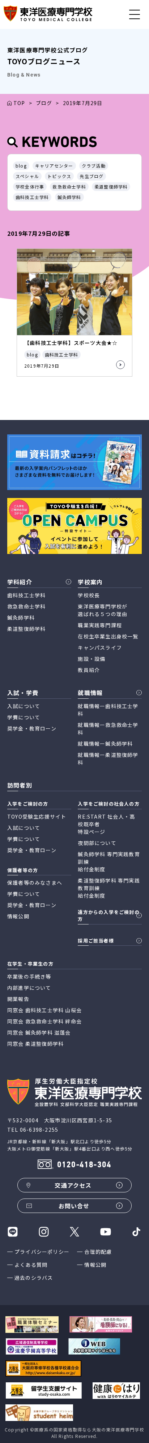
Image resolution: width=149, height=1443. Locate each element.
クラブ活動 (94, 165)
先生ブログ (91, 176)
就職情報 (90, 692)
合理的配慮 (98, 1251)
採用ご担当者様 (96, 940)
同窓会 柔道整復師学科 (35, 1043)
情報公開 (95, 1264)
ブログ (44, 103)
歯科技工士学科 (32, 197)
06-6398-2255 (39, 1129)
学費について (23, 717)
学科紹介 (19, 581)
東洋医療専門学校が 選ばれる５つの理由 (102, 610)
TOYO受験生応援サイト (36, 816)
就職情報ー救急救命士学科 (108, 728)
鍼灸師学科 (69, 197)
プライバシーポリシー (41, 1251)
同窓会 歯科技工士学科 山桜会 (44, 1010)
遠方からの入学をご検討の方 (108, 916)
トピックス (59, 176)
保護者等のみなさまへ (34, 882)
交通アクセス (73, 1185)
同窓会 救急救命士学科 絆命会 (44, 1021)
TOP (19, 103)
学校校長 (89, 595)
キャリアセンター (54, 165)
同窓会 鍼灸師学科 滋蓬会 (39, 1032)
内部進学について (29, 987)
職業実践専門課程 (100, 625)
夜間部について (97, 842)
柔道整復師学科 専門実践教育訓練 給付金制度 (109, 888)
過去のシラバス (33, 1277)
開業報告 (18, 998)
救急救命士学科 (69, 186)
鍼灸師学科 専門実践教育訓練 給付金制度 (109, 861)
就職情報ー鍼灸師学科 (105, 743)
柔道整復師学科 (111, 186)
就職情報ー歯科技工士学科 (108, 709)
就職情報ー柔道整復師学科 (108, 758)
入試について (23, 706)
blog (21, 165)
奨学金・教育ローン (31, 728)
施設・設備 (91, 658)
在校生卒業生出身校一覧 (108, 636)
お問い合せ (74, 1205)
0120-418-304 (84, 1165)
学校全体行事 (30, 186)
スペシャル (27, 176)
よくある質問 (30, 1264)
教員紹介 (89, 669)
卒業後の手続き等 (29, 976)
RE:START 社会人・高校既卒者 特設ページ (106, 824)
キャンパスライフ (100, 647)
